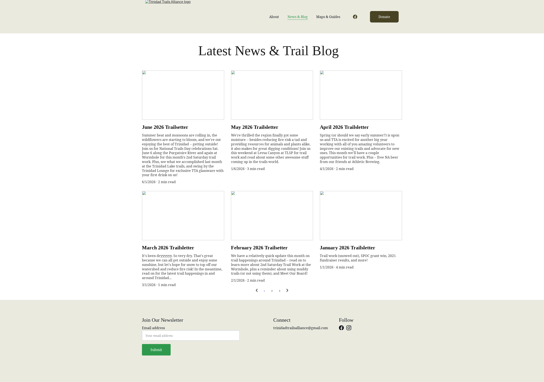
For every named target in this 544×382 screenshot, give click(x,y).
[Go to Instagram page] (348, 327)
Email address (153, 328)
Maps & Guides (328, 16)
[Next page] (287, 291)
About (274, 16)
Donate (384, 16)
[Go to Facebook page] (355, 17)
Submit (156, 349)
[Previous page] (257, 291)
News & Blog (298, 16)
